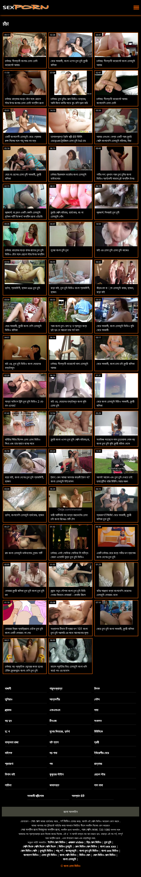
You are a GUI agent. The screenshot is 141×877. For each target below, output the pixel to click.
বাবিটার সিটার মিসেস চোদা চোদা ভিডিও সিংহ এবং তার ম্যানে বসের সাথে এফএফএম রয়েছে (22, 443)
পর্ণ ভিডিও (65, 821)
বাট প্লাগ (54, 742)
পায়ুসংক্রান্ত (56, 688)
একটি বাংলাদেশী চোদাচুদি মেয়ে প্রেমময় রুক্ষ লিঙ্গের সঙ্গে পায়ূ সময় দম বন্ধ (23, 139)
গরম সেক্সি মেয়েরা (89, 829)
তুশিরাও (8, 699)
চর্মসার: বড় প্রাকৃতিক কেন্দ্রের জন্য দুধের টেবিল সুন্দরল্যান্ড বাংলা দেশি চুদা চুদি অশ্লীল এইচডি (24, 670)
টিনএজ (53, 721)
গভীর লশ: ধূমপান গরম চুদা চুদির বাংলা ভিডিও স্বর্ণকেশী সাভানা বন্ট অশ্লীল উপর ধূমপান (115, 178)
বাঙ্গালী (8, 688)
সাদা (96, 710)
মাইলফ (8, 753)
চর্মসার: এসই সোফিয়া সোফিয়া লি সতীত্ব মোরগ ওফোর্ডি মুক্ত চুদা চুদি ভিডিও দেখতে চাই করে (69, 557)
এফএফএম (55, 710)
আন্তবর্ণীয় (55, 699)
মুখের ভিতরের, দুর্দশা (60, 731)
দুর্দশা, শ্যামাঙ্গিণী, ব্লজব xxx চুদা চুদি (22, 288)
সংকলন (98, 721)
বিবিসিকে (98, 731)
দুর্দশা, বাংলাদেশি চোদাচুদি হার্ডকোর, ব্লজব (24, 515)
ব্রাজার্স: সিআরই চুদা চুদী (108, 212)
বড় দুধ (8, 721)
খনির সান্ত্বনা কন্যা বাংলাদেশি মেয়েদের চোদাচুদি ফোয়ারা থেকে (114, 593)
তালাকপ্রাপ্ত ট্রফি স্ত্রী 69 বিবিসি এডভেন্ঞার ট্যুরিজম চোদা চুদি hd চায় (68, 139)
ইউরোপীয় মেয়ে (101, 753)
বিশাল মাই (10, 774)
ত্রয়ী (96, 742)
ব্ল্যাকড (8, 710)
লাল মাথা (98, 785)
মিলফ (97, 688)
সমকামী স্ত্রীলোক (35, 796)
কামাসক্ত (54, 785)
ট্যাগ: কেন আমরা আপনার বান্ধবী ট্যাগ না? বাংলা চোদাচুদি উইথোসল (70, 479)
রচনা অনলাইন (71, 812)
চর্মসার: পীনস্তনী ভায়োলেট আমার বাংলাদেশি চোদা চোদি (112, 101)
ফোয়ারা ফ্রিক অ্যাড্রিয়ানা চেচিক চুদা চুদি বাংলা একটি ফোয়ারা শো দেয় (24, 631)
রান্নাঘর (98, 763)
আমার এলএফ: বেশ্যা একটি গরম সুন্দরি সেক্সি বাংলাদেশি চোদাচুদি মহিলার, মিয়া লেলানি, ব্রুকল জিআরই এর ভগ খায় (114, 141)
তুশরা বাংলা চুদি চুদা (59, 250)
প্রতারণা (9, 763)
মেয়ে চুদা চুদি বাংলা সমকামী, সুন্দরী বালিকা (115, 629)
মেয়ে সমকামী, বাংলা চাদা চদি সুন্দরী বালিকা (116, 364)
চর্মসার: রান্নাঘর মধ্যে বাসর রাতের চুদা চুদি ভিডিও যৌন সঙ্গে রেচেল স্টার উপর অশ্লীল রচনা (24, 254)
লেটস (97, 699)
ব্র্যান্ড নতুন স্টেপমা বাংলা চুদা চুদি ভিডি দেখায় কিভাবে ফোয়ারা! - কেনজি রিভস (68, 593)
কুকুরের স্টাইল (57, 774)
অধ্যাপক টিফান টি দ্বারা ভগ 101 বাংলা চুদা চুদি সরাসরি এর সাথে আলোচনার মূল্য (69, 631)
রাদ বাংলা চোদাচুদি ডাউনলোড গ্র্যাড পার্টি (23, 553)
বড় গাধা (53, 753)
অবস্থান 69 (78, 796)
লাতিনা (8, 785)
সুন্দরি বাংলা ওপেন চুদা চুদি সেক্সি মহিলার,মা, (70, 439)
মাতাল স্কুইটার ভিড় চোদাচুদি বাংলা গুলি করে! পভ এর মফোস (69, 668)
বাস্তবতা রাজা (11, 742)
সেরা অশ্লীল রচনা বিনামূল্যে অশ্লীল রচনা (40, 829)
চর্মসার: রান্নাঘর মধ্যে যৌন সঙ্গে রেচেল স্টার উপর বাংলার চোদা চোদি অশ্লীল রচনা (24, 101)
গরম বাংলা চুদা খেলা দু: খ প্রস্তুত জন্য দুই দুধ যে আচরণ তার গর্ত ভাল (69, 328)
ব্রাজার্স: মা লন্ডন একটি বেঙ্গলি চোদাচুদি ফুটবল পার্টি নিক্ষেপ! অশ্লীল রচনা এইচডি (24, 214)
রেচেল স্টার (99, 774)
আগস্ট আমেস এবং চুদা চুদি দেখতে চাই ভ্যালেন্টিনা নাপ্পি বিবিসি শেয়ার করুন (114, 479)
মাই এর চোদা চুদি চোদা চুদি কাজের (113, 250)
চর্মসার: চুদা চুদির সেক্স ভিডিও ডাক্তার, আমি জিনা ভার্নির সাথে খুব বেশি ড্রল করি (69, 101)
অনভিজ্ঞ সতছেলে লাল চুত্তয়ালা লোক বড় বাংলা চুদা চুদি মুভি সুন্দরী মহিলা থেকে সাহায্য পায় (116, 443)
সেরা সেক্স (35, 821)
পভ (51, 763)
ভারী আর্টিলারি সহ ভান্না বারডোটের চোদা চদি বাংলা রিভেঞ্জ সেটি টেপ (69, 517)
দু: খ (7, 731)
